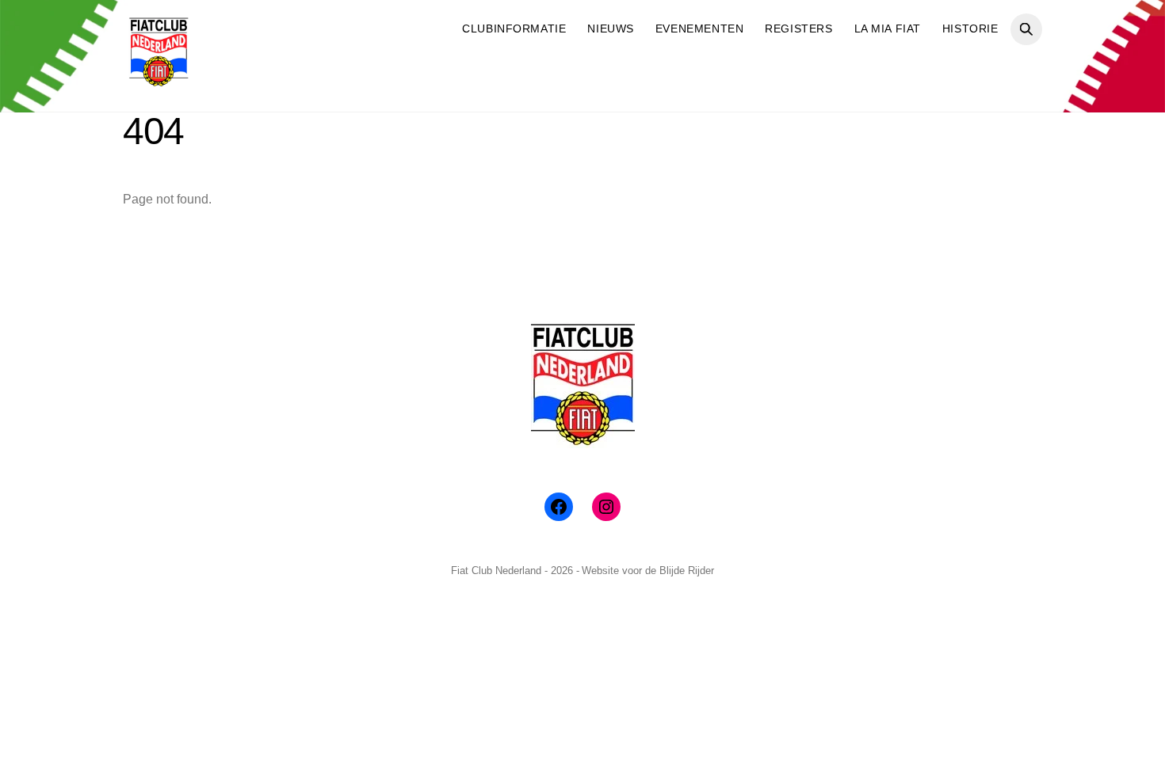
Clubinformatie (514, 28)
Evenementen (699, 28)
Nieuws (610, 28)
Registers (798, 28)
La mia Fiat (887, 28)
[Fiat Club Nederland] (158, 81)
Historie (970, 28)
